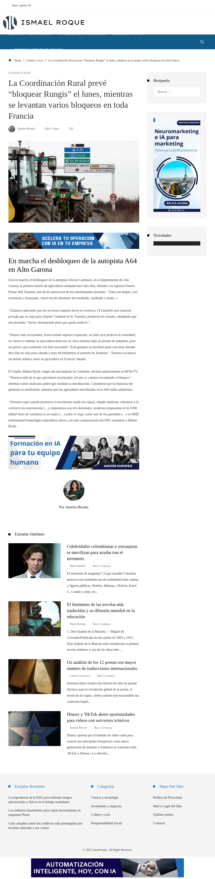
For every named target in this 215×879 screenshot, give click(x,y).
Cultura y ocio (19, 73)
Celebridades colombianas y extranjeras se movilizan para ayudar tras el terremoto (102, 552)
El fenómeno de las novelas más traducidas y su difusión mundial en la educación (101, 610)
